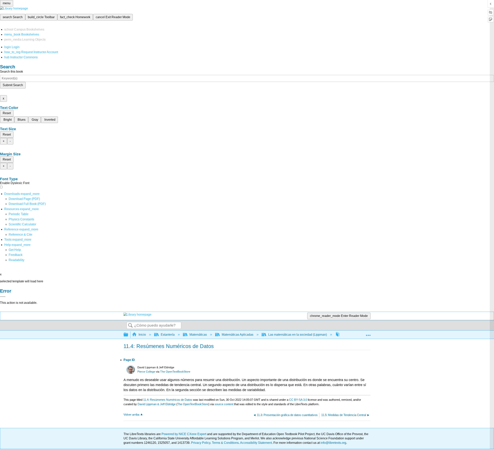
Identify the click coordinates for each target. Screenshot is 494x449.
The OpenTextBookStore (175, 371)
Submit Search (13, 85)
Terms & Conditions (225, 442)
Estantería (167, 334)
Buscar (130, 325)
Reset (7, 113)
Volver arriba (131, 414)
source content (224, 404)
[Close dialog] (2, 296)
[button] (15, 254)
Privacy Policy (200, 442)
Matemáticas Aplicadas (237, 334)
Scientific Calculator (22, 224)
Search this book (11, 71)
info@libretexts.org (333, 442)
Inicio (142, 334)
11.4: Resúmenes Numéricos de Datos (167, 399)
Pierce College (146, 371)
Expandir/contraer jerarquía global (128, 334)
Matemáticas (198, 334)
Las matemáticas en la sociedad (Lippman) (297, 334)
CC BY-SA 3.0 (298, 399)
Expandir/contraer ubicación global (368, 333)
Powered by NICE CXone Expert (184, 434)
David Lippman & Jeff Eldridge (157, 404)
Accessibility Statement (256, 442)
